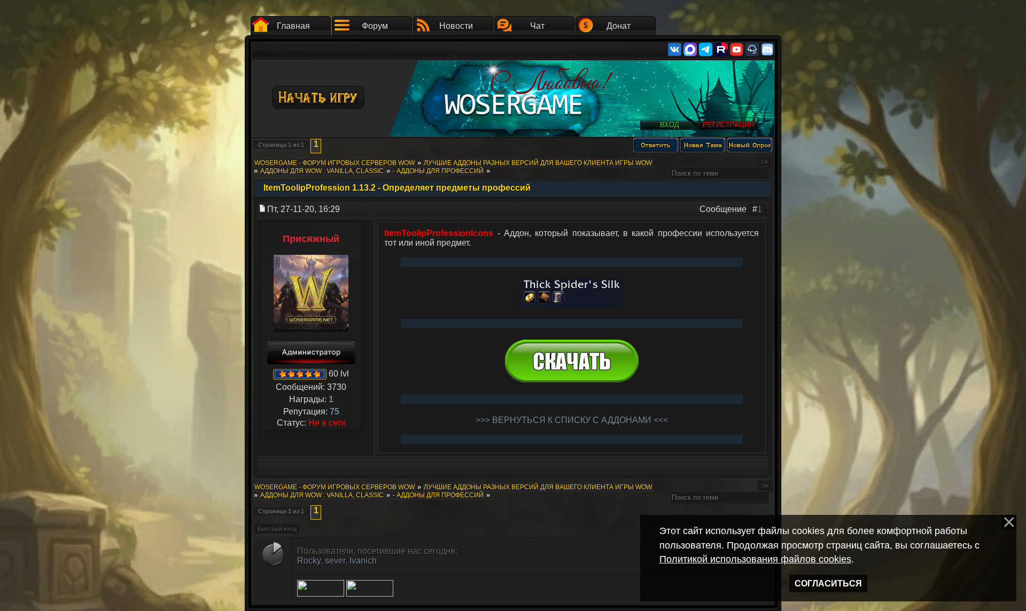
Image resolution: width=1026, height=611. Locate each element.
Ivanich (363, 560)
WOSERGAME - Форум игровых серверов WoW (334, 163)
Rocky (309, 560)
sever (335, 560)
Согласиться (828, 583)
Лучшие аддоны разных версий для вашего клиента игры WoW (538, 163)
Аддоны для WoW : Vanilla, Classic (322, 171)
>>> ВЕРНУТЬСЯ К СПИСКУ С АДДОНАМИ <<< (572, 420)
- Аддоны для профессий (438, 171)
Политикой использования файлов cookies (755, 559)
